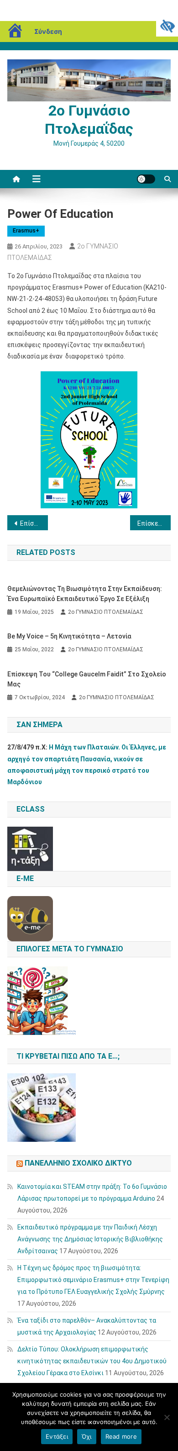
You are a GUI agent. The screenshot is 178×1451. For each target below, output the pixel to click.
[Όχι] (166, 1417)
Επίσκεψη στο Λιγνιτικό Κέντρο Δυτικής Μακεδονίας (154, 523)
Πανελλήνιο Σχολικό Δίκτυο (78, 1163)
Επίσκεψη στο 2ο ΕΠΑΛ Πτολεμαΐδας (34, 523)
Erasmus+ (26, 230)
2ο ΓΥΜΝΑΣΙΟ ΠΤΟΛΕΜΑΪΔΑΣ (105, 612)
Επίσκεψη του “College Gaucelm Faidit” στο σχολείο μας (86, 679)
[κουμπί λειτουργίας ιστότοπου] (146, 179)
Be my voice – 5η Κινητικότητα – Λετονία (69, 636)
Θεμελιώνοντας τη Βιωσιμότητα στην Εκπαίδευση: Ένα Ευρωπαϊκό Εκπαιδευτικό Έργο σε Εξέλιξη (84, 593)
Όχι (87, 1436)
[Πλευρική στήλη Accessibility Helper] (167, 26)
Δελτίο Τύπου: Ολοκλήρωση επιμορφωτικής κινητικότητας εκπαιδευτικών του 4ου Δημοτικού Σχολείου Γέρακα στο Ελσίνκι (92, 1361)
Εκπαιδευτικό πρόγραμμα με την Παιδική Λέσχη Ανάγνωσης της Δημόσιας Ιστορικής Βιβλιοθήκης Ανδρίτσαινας (90, 1239)
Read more (121, 1436)
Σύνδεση (48, 31)
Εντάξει (57, 1436)
